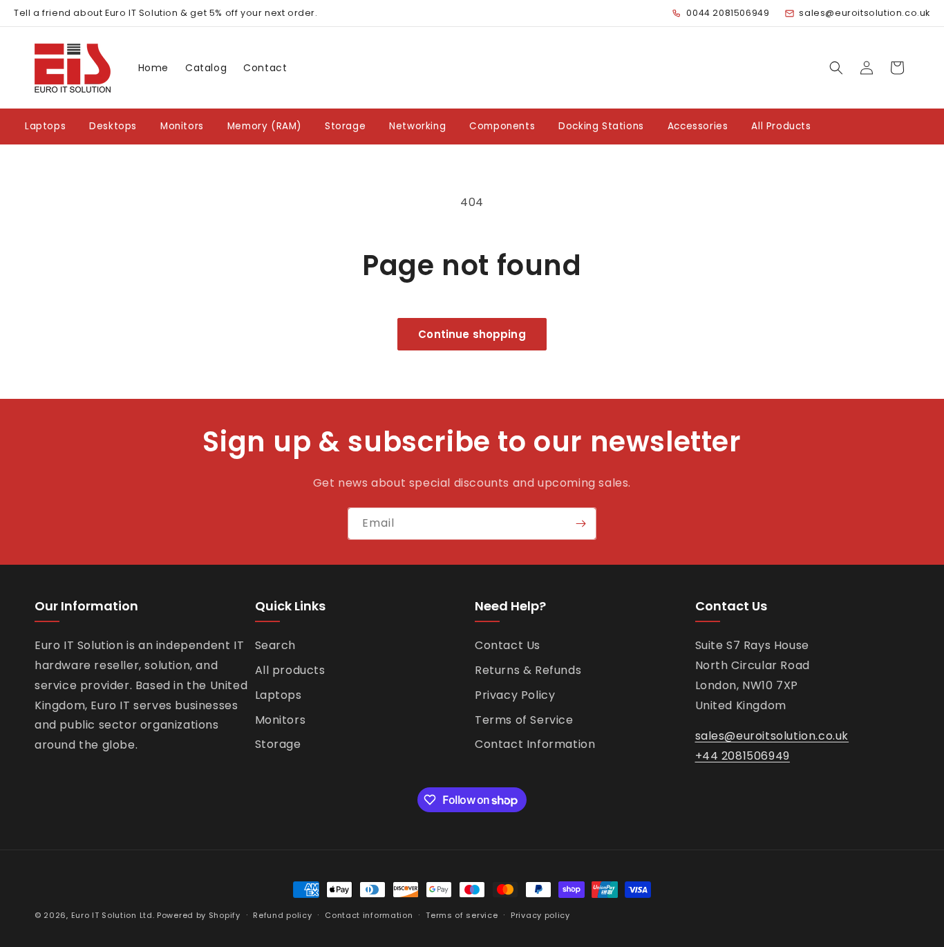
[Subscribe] (580, 523)
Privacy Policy (515, 695)
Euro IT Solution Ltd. (113, 915)
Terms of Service (524, 720)
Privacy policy (540, 915)
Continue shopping (472, 334)
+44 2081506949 (742, 756)
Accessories (698, 126)
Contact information (369, 915)
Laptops (45, 126)
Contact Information (535, 744)
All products (290, 670)
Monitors (182, 126)
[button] (836, 68)
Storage (345, 126)
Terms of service (462, 915)
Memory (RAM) (264, 126)
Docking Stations (601, 126)
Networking (417, 126)
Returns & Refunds (528, 670)
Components (502, 126)
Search (275, 645)
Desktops (113, 126)
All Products (781, 126)
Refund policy (282, 915)
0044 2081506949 (727, 13)
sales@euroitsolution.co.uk (864, 13)
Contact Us (507, 645)
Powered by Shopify (198, 915)
